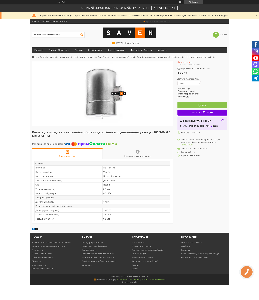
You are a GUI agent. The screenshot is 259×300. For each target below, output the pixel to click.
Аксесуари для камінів (92, 242)
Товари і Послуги (57, 50)
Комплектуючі (88, 250)
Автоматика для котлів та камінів (98, 257)
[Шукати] (82, 35)
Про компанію (138, 242)
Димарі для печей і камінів (94, 246)
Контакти (162, 50)
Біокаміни (36, 261)
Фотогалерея (95, 50)
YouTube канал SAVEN (191, 242)
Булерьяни (87, 265)
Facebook (185, 246)
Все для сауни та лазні (42, 268)
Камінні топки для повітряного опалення (51, 242)
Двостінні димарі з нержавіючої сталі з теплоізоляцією (68, 57)
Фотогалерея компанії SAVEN (145, 261)
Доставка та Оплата (141, 50)
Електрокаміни (39, 265)
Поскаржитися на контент (128, 279)
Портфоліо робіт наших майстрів (147, 250)
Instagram (185, 250)
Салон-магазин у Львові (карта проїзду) (200, 253)
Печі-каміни (37, 250)
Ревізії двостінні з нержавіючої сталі (116, 57)
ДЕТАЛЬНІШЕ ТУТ (164, 8)
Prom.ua (144, 276)
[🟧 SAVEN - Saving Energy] (129, 32)
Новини (135, 265)
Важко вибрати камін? (142, 257)
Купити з (197, 112)
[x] (36, 229)
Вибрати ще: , (188, 92)
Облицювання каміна (42, 257)
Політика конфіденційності (153, 279)
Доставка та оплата (141, 246)
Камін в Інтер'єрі (116, 50)
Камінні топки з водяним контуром (48, 246)
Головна (38, 50)
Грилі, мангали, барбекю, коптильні (99, 261)
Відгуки (79, 50)
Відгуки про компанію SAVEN (194, 257)
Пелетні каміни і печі (42, 253)
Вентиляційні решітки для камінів (98, 253)
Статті (135, 268)
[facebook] (33, 229)
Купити (202, 105)
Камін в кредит (139, 253)
